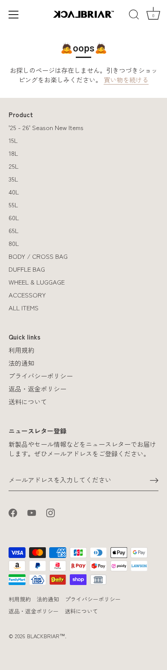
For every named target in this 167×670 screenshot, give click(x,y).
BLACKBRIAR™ (46, 636)
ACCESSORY (27, 294)
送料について (28, 401)
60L (14, 217)
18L (13, 153)
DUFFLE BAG (27, 268)
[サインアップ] (154, 480)
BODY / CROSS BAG (38, 256)
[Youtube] (31, 511)
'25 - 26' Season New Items (46, 127)
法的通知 (21, 362)
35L (13, 178)
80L (14, 243)
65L (13, 230)
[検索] (134, 15)
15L (13, 140)
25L (13, 165)
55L (13, 204)
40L (14, 191)
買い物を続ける (126, 79)
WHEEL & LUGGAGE (37, 281)
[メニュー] (13, 14)
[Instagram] (50, 511)
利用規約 (21, 350)
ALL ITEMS (24, 307)
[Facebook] (13, 511)
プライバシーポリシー (41, 375)
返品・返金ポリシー (37, 388)
